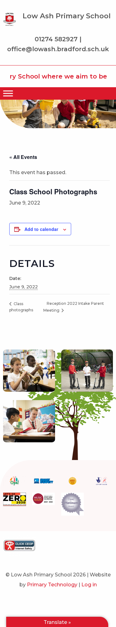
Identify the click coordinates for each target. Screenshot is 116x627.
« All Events (23, 156)
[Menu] (8, 93)
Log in (89, 585)
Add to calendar (41, 229)
